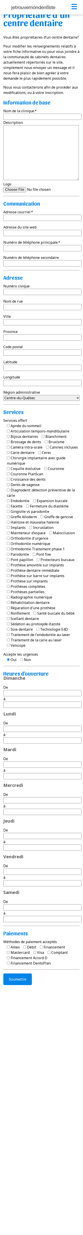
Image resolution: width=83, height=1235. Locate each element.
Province (10, 331)
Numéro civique (16, 286)
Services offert (15, 420)
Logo (7, 184)
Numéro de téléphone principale (31, 242)
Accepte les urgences (20, 654)
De (5, 687)
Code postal (13, 346)
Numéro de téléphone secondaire (31, 257)
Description (13, 122)
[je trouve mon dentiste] (33, 7)
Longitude (11, 377)
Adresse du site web (20, 227)
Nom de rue (13, 301)
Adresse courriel (18, 212)
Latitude (10, 362)
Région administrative (21, 392)
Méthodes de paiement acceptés (30, 941)
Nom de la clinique (19, 110)
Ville (7, 316)
